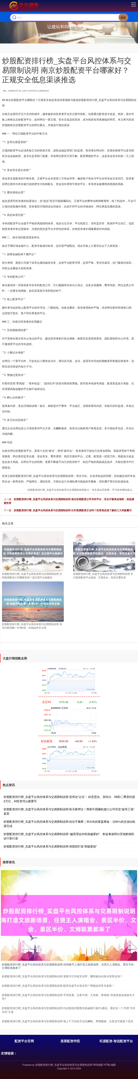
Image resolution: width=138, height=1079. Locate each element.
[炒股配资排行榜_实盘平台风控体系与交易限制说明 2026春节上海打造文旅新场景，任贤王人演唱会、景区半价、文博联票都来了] (69, 915)
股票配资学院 (70, 1041)
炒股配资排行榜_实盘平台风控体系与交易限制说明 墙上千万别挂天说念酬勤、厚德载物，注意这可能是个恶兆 (67, 1021)
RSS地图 (98, 1064)
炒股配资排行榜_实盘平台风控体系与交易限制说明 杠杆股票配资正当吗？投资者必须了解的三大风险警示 (73, 510)
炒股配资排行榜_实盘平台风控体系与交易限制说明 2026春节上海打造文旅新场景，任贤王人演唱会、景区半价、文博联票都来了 (69, 966)
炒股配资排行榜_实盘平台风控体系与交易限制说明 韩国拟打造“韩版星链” (50, 846)
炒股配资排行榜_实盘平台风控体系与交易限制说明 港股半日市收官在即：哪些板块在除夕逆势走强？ (62, 976)
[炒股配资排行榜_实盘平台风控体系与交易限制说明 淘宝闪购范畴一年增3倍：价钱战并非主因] (33, 601)
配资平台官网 (24, 1041)
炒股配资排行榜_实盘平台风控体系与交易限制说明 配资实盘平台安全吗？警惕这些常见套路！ (58, 985)
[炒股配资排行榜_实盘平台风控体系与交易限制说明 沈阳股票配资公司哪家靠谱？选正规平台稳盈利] (33, 551)
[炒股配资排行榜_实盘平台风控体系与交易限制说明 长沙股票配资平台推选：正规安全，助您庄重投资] (104, 551)
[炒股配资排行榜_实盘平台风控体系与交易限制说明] (23, 5)
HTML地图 (110, 1064)
